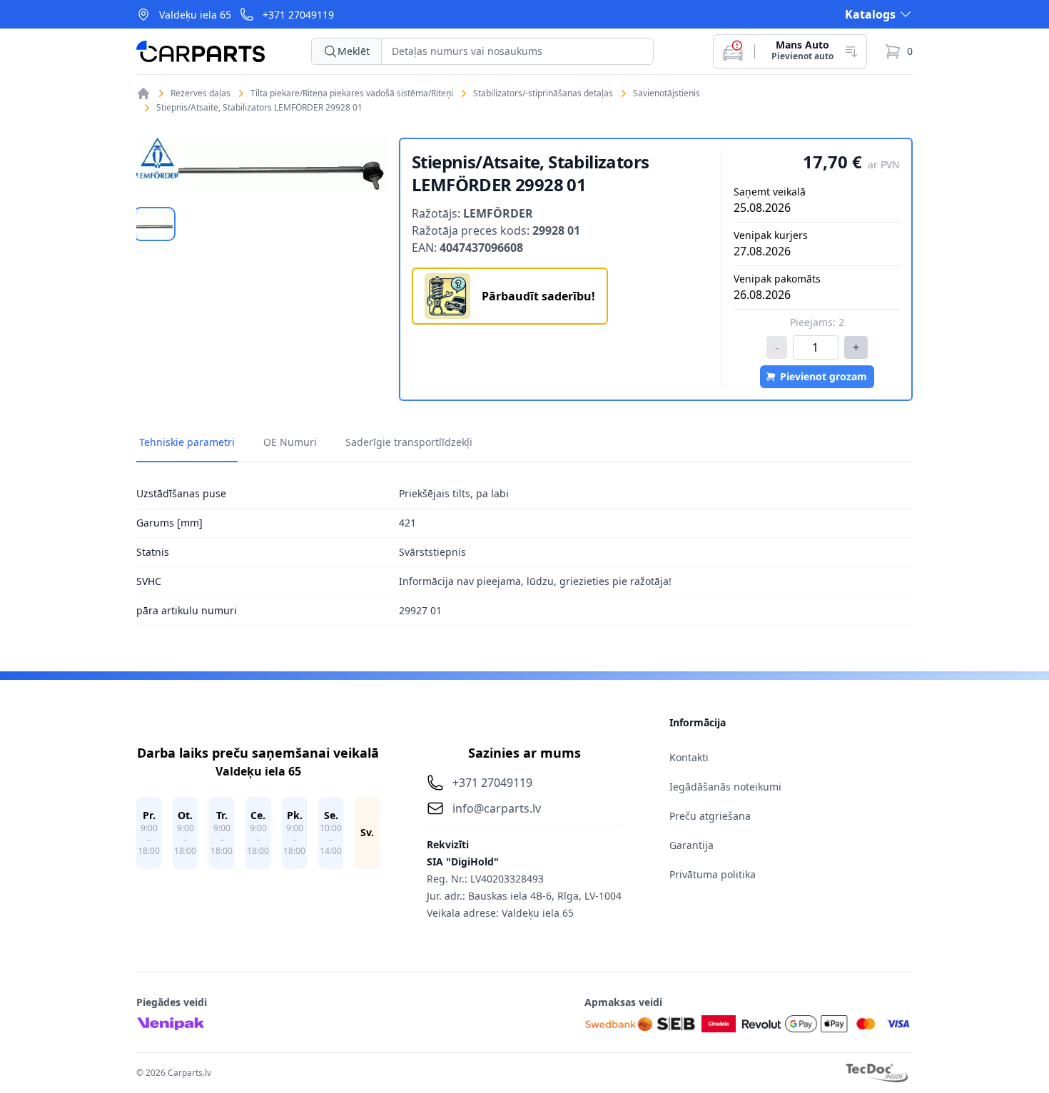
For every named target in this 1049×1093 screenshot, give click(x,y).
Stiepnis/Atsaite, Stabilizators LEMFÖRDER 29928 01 (259, 107)
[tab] (154, 224)
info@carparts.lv (496, 808)
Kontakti (689, 757)
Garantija (691, 845)
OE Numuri (290, 442)
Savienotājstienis (666, 93)
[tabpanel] (261, 165)
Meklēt (354, 51)
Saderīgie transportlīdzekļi (408, 442)
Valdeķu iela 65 (195, 14)
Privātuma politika (712, 874)
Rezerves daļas (200, 93)
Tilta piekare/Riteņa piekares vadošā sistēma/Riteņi (351, 93)
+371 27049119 (298, 14)
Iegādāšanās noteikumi (725, 786)
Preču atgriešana (710, 816)
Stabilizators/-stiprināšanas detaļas (543, 93)
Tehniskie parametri (187, 442)
